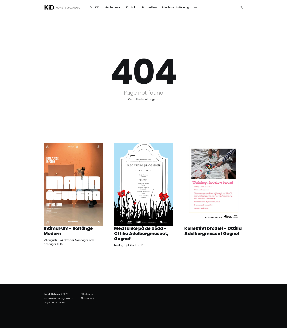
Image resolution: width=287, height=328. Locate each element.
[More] (195, 7)
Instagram (88, 294)
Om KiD (94, 7)
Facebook (89, 298)
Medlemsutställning (175, 7)
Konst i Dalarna (52, 294)
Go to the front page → (143, 99)
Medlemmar (112, 7)
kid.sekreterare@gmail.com (59, 298)
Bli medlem (149, 7)
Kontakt (131, 7)
